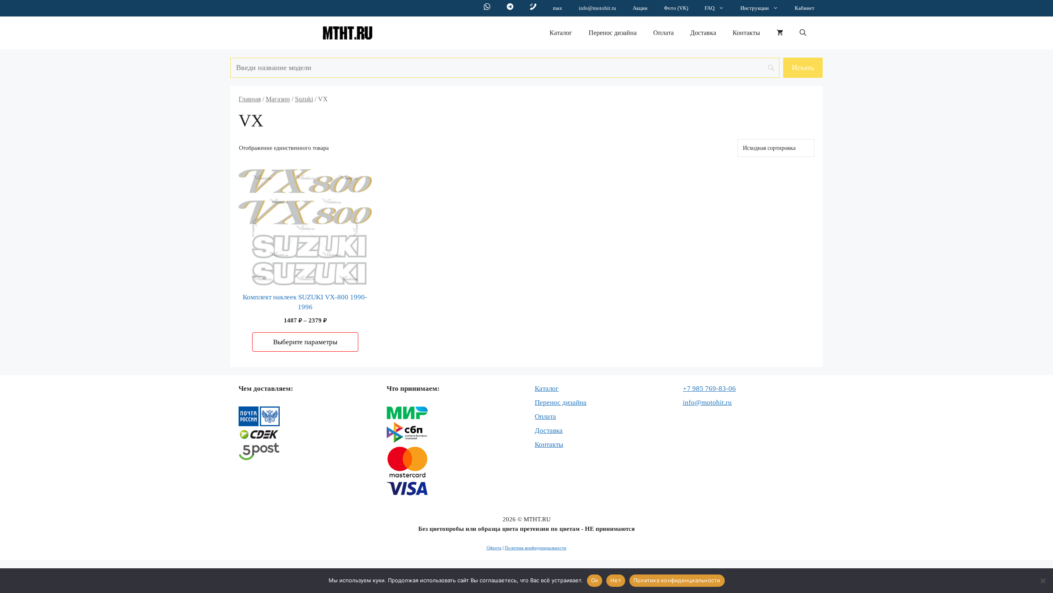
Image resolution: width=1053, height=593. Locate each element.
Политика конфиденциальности (535, 547)
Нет (615, 580)
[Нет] (1043, 581)
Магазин (278, 99)
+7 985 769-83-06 (709, 388)
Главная (250, 99)
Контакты (746, 32)
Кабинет (804, 8)
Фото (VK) (676, 8)
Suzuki (304, 99)
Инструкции (754, 8)
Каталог (561, 32)
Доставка (703, 32)
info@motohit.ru (597, 8)
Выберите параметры (305, 342)
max (557, 8)
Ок (594, 580)
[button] (802, 33)
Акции (640, 8)
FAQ (709, 8)
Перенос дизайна (613, 32)
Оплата (663, 32)
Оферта (494, 547)
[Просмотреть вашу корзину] (779, 33)
